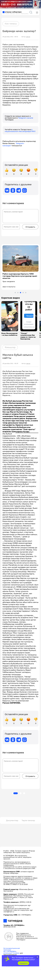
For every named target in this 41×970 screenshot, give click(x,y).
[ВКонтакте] (7, 190)
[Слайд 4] (23, 292)
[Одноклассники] (13, 190)
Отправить (30, 227)
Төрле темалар (28, 820)
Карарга (23, 963)
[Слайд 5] (25, 292)
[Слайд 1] (15, 292)
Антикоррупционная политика (11, 949)
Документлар (12, 820)
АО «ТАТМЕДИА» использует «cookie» (11, 952)
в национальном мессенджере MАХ (20, 130)
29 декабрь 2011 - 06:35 (10, 363)
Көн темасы (11, 23)
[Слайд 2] (17, 292)
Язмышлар (10, 347)
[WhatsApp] (24, 190)
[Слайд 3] (20, 292)
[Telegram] (18, 190)
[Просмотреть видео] (10, 316)
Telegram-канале (25, 118)
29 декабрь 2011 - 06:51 (10, 36)
